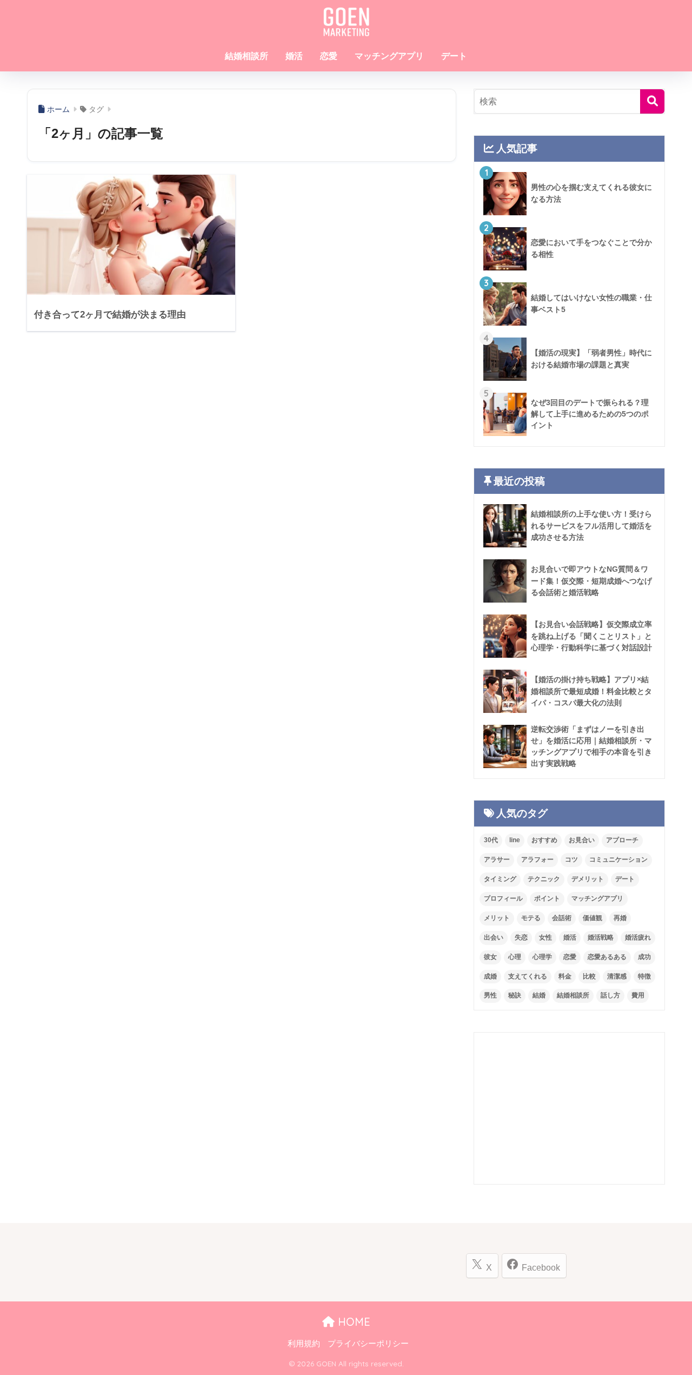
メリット (497, 918)
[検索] (652, 101)
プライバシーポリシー (368, 1343)
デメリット (587, 879)
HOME (352, 1321)
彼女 (490, 957)
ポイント (547, 898)
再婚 (620, 918)
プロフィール (503, 898)
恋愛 (328, 56)
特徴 (644, 976)
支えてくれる (527, 976)
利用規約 (304, 1343)
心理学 (542, 957)
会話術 (561, 918)
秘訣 (514, 995)
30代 (491, 840)
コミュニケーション (618, 859)
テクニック (544, 879)
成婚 (490, 976)
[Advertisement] (569, 1108)
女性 (545, 937)
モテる (531, 918)
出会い (493, 937)
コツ (571, 859)
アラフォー (537, 859)
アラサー (497, 859)
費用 (637, 995)
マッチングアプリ (389, 56)
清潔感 (617, 976)
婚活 (294, 56)
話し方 (610, 995)
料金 (564, 976)
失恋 (521, 937)
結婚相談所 (246, 56)
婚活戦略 (601, 937)
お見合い (582, 840)
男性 (490, 995)
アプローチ (622, 840)
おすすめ (544, 840)
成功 (644, 957)
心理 (514, 957)
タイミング (500, 879)
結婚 (539, 995)
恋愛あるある (607, 957)
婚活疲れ (638, 937)
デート (454, 56)
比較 (589, 976)
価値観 (592, 918)
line (514, 840)
